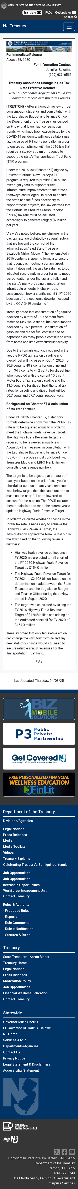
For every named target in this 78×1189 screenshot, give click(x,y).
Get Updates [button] (63, 12)
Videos (8, 853)
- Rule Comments (16, 923)
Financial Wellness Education (25, 993)
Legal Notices (13, 829)
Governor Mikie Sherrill (20, 1022)
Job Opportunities (16, 879)
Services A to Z (14, 1040)
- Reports (10, 917)
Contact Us (11, 1052)
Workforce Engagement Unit (25, 891)
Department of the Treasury (29, 811)
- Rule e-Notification (18, 929)
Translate (30, 12)
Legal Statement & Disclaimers (26, 1064)
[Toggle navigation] (69, 27)
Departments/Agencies (20, 1046)
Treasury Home (15, 963)
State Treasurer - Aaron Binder (26, 957)
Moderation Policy (17, 981)
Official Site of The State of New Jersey (34, 5)
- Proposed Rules (16, 911)
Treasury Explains (16, 859)
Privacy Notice (14, 1058)
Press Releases (15, 835)
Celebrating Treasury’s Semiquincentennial (35, 865)
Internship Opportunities (21, 885)
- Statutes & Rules (16, 935)
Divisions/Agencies (18, 821)
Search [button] (69, 17)
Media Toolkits (14, 847)
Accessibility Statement (21, 1070)
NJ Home (10, 1034)
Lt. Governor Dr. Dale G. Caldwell (27, 1028)
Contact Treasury (16, 896)
